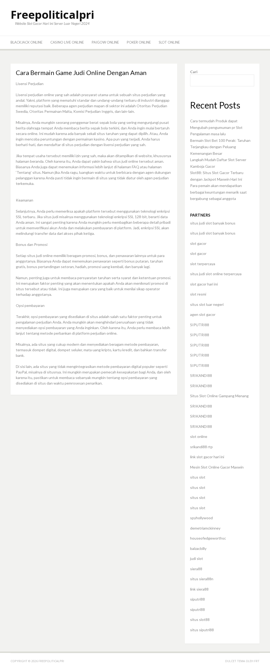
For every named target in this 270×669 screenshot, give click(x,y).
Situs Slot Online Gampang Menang (219, 396)
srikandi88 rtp (201, 447)
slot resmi (198, 294)
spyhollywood (201, 518)
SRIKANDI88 (201, 375)
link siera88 (199, 589)
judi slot (196, 558)
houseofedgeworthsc (208, 538)
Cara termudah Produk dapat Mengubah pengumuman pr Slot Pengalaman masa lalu (216, 127)
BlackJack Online (26, 42)
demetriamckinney (205, 528)
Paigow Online (105, 42)
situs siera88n (201, 579)
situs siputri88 (202, 630)
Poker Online (139, 42)
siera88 (196, 569)
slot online (198, 436)
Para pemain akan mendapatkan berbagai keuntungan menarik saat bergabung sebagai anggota (218, 192)
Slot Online (169, 42)
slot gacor (198, 243)
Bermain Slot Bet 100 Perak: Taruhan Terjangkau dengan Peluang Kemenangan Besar (220, 147)
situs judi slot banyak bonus (212, 223)
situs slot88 (200, 619)
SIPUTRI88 (199, 324)
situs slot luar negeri (207, 304)
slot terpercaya (202, 263)
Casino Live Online (67, 42)
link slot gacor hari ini (207, 457)
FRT (256, 661)
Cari (193, 71)
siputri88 (197, 599)
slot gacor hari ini (204, 284)
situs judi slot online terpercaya (216, 274)
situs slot (197, 477)
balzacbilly (198, 548)
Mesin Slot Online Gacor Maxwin (217, 467)
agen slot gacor (202, 314)
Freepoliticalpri (52, 14)
